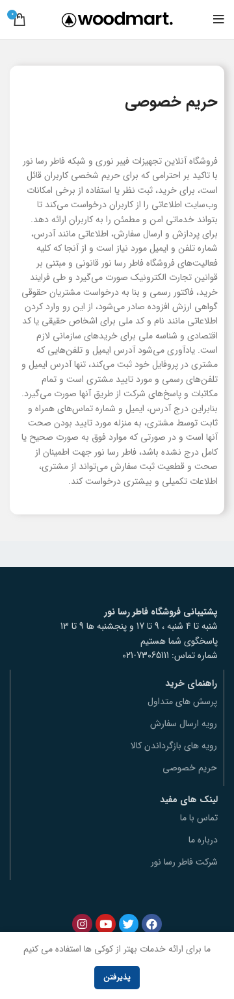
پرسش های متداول (182, 701)
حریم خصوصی (189, 768)
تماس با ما (199, 818)
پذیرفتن (117, 977)
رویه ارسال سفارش (183, 723)
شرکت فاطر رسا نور (184, 862)
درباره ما (203, 840)
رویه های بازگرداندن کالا (174, 746)
